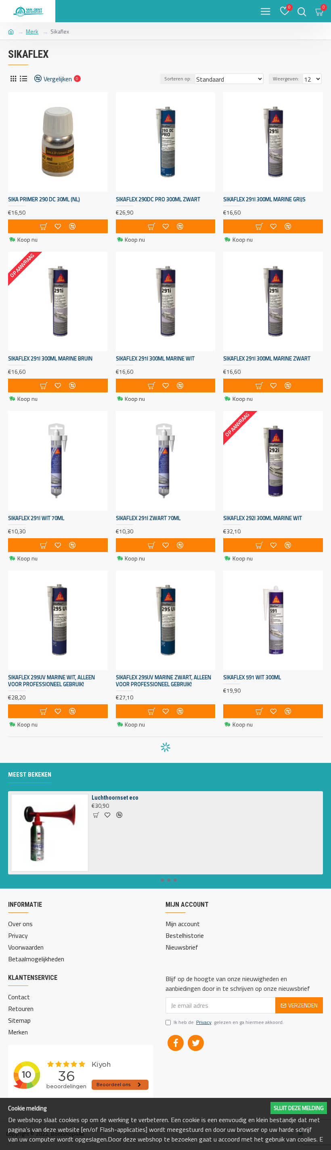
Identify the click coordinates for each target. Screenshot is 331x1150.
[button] (155, 880)
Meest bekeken (29, 774)
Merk (32, 31)
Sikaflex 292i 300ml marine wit (262, 518)
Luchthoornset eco (115, 797)
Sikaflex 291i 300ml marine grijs (264, 199)
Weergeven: (286, 78)
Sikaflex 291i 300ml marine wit (155, 358)
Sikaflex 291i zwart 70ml (148, 518)
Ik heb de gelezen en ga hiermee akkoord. (229, 1022)
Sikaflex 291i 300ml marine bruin (50, 358)
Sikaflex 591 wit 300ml (252, 677)
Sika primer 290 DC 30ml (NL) (44, 199)
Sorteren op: (177, 78)
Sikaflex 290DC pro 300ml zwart (158, 199)
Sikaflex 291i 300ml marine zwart (266, 358)
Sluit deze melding (299, 1108)
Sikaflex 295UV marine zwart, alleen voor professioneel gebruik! (163, 681)
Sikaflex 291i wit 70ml (36, 518)
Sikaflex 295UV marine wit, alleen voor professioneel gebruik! (51, 681)
